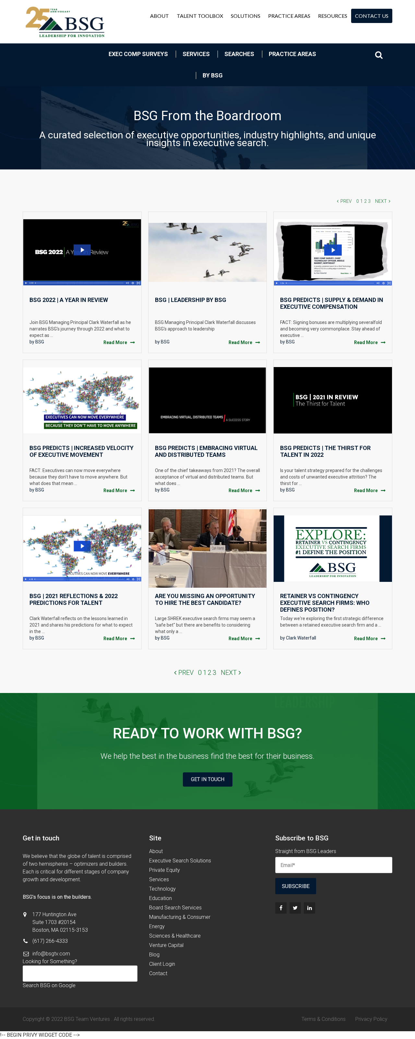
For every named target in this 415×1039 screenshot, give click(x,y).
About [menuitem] (159, 16)
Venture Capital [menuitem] (166, 945)
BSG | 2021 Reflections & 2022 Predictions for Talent (74, 599)
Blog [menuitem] (154, 955)
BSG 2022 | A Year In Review (69, 299)
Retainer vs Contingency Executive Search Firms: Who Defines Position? (325, 603)
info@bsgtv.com (51, 954)
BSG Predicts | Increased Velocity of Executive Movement (82, 451)
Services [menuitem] (196, 54)
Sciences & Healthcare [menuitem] (175, 936)
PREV (346, 201)
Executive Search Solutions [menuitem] (180, 861)
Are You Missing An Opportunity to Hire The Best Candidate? (205, 599)
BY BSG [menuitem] (213, 75)
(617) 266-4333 (50, 941)
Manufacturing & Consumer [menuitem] (179, 917)
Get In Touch (207, 779)
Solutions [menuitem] (245, 16)
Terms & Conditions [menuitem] (324, 1019)
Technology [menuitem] (162, 889)
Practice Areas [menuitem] (289, 16)
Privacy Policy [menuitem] (371, 1019)
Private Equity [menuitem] (164, 870)
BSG (39, 341)
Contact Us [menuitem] (371, 16)
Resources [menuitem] (332, 16)
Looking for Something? (50, 961)
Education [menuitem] (160, 898)
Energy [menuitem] (157, 926)
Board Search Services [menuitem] (175, 908)
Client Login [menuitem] (162, 964)
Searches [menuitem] (239, 54)
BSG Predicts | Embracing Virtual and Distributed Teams (206, 451)
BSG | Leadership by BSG (190, 299)
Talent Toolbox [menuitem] (200, 16)
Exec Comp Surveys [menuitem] (138, 54)
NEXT (381, 201)
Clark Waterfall (301, 638)
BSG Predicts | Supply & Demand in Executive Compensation (331, 303)
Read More (115, 342)
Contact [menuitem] (158, 973)
